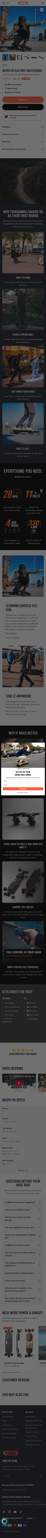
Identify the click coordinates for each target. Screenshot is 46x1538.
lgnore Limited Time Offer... (23, 792)
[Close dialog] (43, 744)
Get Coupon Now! (23, 789)
